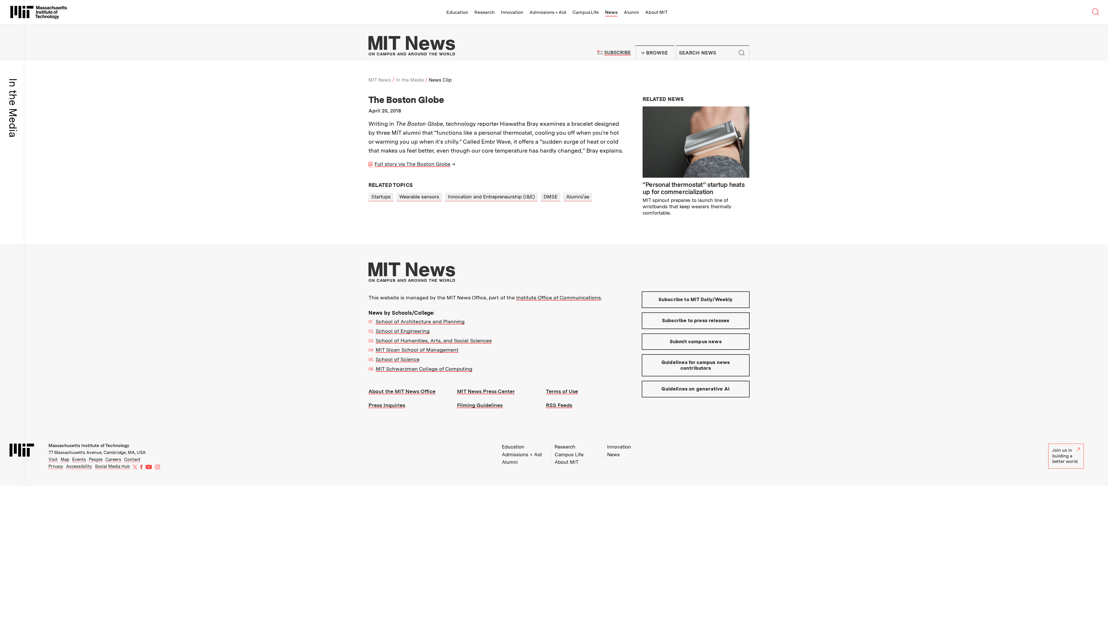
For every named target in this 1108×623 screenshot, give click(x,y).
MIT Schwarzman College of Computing (424, 369)
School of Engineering (403, 331)
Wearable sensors (419, 197)
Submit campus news (696, 341)
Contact (132, 459)
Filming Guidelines (480, 405)
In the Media (410, 80)
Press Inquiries (386, 405)
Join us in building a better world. (1065, 456)
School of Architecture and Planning (420, 321)
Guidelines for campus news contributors (695, 365)
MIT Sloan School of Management (417, 350)
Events (79, 459)
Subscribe (617, 52)
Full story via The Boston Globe (412, 164)
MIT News (379, 80)
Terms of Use (562, 391)
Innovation (512, 12)
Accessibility (79, 466)
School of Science (398, 359)
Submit (742, 53)
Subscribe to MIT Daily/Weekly (695, 299)
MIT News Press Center (486, 391)
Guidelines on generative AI (695, 389)
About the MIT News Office (401, 391)
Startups (381, 197)
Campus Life (585, 12)
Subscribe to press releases (695, 320)
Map (65, 459)
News (611, 12)
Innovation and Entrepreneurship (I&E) (491, 197)
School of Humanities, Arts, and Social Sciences (434, 340)
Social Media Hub (112, 466)
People (95, 459)
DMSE (550, 197)
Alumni (631, 12)
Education (457, 12)
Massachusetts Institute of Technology (88, 445)
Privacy (55, 466)
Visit (53, 459)
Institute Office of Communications (558, 297)
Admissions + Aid (547, 12)
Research (484, 12)
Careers (113, 459)
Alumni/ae (577, 197)
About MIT (656, 12)
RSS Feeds (559, 405)
